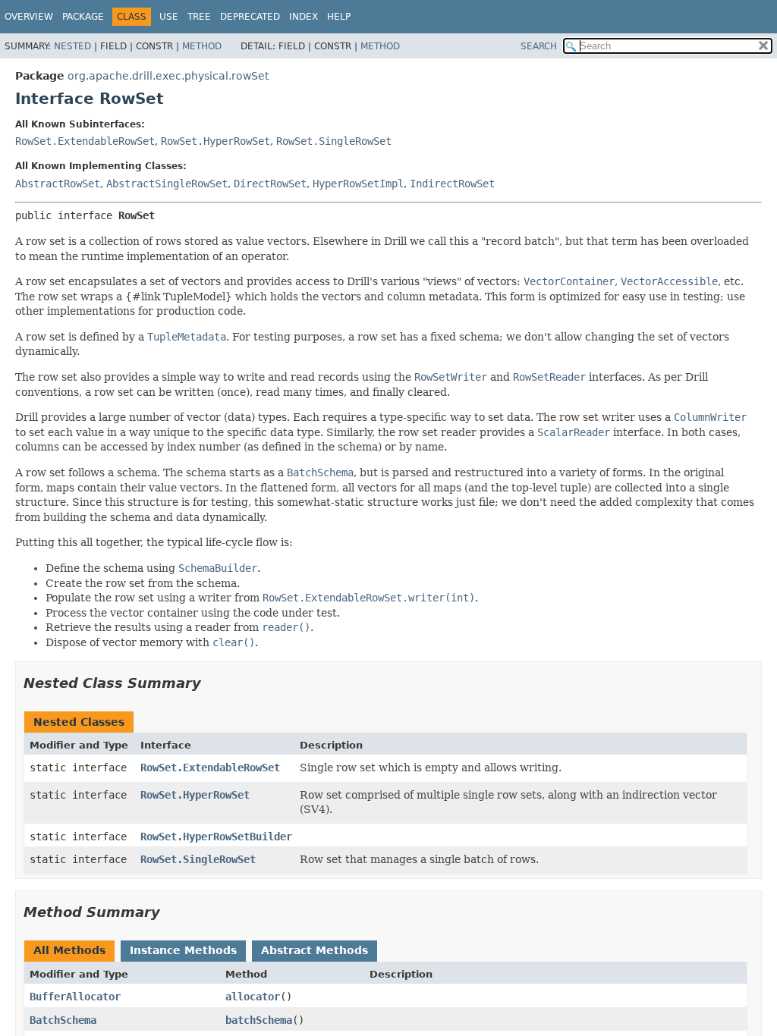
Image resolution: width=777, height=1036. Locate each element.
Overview (29, 16)
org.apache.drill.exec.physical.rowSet (168, 76)
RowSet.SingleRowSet (334, 141)
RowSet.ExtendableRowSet (85, 141)
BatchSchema (63, 1020)
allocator (252, 996)
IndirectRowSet (452, 183)
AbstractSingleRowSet (167, 183)
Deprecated (250, 16)
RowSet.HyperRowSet (215, 141)
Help (339, 16)
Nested (72, 46)
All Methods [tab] (69, 950)
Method (202, 46)
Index (303, 16)
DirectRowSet (270, 183)
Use (168, 16)
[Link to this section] (212, 683)
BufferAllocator (75, 996)
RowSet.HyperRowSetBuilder (216, 836)
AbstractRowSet (57, 183)
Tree (199, 16)
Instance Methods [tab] (183, 950)
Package (83, 16)
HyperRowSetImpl (358, 183)
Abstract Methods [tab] (314, 950)
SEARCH (539, 46)
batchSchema (258, 1020)
